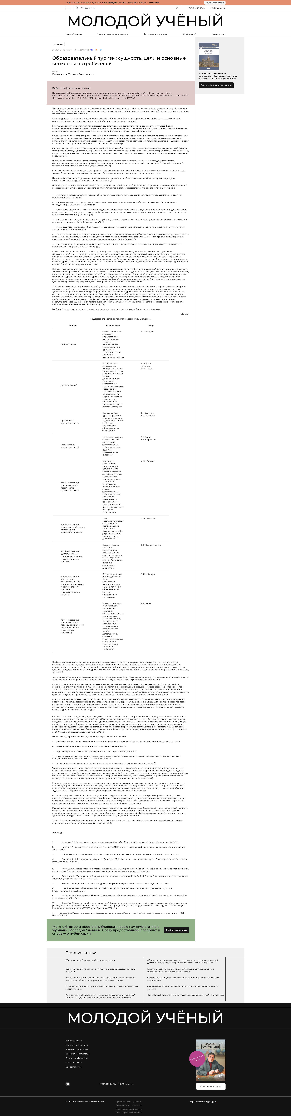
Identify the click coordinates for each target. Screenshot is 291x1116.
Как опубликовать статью (77, 1054)
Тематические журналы (155, 34)
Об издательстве (73, 1067)
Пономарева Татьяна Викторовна (72, 74)
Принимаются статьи (197, 1058)
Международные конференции (113, 34)
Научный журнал (73, 34)
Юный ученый (189, 34)
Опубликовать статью (215, 3)
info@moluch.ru (218, 8)
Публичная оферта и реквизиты (129, 1102)
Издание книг (219, 34)
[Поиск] (177, 8)
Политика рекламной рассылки (129, 1113)
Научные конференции (76, 1045)
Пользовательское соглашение (129, 1105)
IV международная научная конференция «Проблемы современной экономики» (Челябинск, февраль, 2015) (218, 76)
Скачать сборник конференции (216, 85)
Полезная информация (76, 1058)
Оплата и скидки (73, 1062)
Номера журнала (73, 1041)
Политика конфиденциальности (129, 1109)
